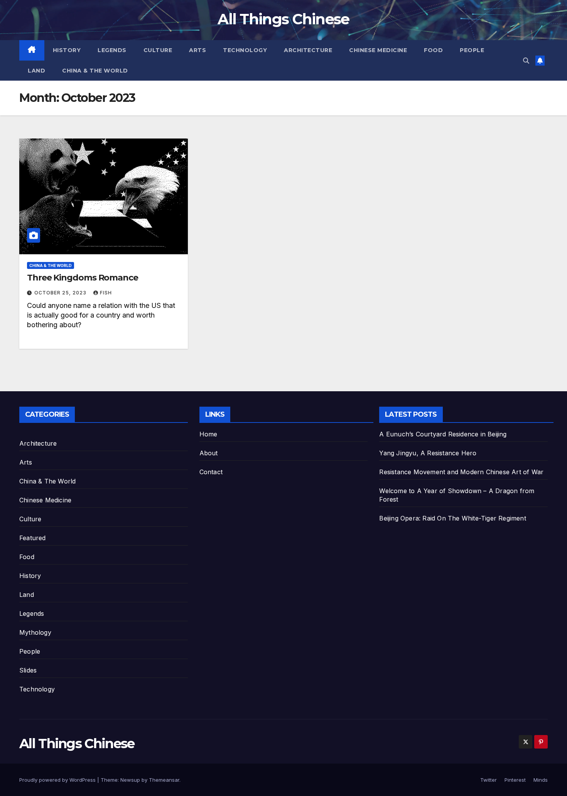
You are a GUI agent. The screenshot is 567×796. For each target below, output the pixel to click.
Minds (540, 780)
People (472, 50)
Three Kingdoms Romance (82, 277)
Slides (28, 670)
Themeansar (164, 780)
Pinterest (515, 780)
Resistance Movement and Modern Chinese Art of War (461, 472)
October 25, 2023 (61, 293)
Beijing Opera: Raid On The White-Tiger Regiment (452, 518)
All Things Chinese (283, 19)
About (208, 453)
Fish (106, 293)
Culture (157, 50)
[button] (526, 60)
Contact (211, 472)
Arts (197, 50)
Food (433, 50)
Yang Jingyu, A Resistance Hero (427, 453)
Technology (245, 50)
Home (208, 434)
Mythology (35, 632)
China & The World (95, 70)
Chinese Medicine (378, 50)
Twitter (488, 780)
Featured (32, 538)
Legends (112, 50)
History (67, 50)
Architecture (308, 50)
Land (36, 70)
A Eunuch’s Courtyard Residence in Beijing (442, 434)
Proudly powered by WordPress (58, 780)
